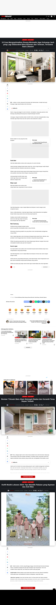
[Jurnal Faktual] (6, 16)
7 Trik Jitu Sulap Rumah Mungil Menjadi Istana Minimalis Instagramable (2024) (34, 340)
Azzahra (12, 490)
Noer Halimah (12, 50)
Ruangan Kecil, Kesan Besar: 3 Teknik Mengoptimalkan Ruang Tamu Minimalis (21, 340)
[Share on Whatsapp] (38, 50)
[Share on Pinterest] (36, 50)
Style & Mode (30, 39)
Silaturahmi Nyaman (43, 297)
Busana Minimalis (31, 297)
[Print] (7, 109)
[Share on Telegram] (39, 50)
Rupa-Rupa (25, 39)
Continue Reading (28, 476)
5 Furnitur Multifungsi (18, 297)
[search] (46, 16)
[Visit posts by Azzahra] (8, 490)
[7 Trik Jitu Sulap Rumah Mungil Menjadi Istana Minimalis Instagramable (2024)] (35, 334)
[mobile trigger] (54, 16)
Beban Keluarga (25, 297)
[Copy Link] (43, 50)
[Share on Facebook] (34, 50)
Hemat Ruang (37, 297)
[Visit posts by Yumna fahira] (7, 405)
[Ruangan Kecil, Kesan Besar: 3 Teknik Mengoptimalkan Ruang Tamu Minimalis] (21, 334)
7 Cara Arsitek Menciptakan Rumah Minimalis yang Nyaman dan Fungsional (7, 332)
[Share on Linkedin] (7, 98)
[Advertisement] (28, 7)
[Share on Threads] (41, 50)
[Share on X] (7, 90)
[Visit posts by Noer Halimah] (7, 50)
